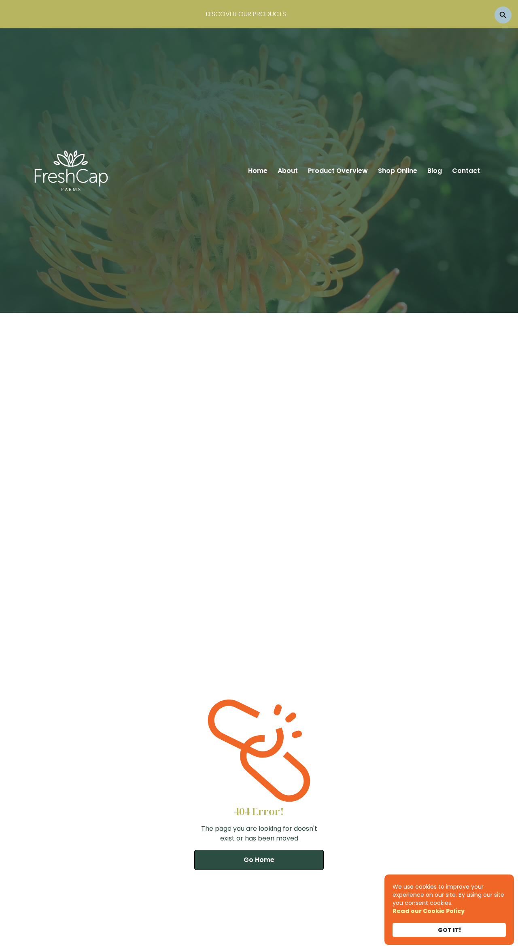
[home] (71, 170)
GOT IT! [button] (449, 930)
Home (257, 170)
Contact (466, 170)
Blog (434, 170)
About (288, 170)
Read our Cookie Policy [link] (429, 911)
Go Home (259, 859)
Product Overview (338, 170)
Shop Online (397, 170)
